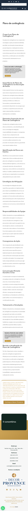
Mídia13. (16, 506)
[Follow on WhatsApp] (14, 2)
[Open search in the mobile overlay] (14, 4)
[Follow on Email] (16, 2)
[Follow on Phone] (18, 2)
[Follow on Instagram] (11, 2)
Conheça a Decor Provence (14, 402)
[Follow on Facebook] (9, 2)
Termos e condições (14, 470)
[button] (3, 508)
